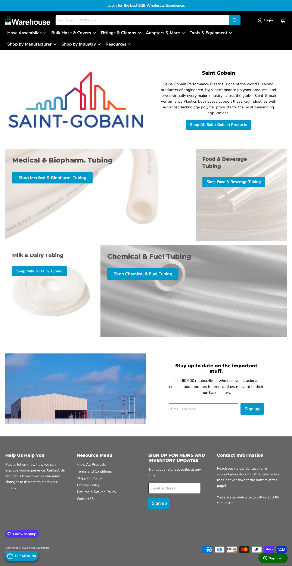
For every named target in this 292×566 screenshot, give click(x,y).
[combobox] (142, 20)
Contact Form (256, 468)
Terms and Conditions (94, 471)
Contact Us (85, 498)
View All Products (91, 464)
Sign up (252, 409)
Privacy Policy (88, 485)
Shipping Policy (89, 478)
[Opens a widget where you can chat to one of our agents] (273, 558)
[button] (266, 20)
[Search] (234, 20)
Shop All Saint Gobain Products (218, 124)
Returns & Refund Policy (96, 491)
